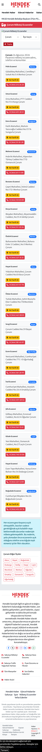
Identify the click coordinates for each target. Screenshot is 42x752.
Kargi (26, 565)
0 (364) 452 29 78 (16, 509)
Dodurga (8, 565)
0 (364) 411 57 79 (16, 285)
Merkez (19, 570)
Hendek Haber (8, 12)
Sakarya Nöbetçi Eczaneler (10, 656)
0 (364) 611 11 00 (16, 173)
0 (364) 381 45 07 (16, 342)
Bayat (14, 560)
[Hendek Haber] (21, 4)
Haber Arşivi (9, 680)
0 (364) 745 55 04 (16, 454)
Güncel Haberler (25, 12)
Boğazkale (25, 560)
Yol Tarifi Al (14, 80)
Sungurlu (30, 574)
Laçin (34, 565)
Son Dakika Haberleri (28, 672)
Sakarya (8, 694)
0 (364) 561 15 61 (16, 427)
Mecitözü (8, 570)
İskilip (17, 565)
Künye (4, 735)
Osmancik (19, 574)
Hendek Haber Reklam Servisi (13, 732)
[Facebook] (8, 648)
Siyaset (21, 728)
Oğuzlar (28, 570)
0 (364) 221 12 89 (16, 482)
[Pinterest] (17, 648)
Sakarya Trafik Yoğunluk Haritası (9, 664)
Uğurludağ (9, 579)
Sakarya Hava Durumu (29, 656)
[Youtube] (29, 648)
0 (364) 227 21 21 (16, 257)
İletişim (14, 735)
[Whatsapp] (34, 648)
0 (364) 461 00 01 (16, 315)
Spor (16, 694)
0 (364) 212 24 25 (16, 85)
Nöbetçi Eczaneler (27, 694)
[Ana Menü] (3, 4)
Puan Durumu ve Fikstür (30, 664)
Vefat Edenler (21, 697)
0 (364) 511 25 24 (16, 227)
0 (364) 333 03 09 (16, 200)
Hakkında (16, 730)
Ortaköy (8, 574)
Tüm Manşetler (10, 671)
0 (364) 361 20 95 (16, 373)
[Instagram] (21, 648)
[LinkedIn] (25, 648)
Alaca (7, 560)
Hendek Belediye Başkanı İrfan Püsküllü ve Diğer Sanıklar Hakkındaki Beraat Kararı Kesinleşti (21, 19)
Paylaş (9, 44)
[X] (13, 648)
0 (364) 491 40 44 (16, 400)
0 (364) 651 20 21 (16, 112)
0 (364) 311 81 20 (16, 142)
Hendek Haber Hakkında (25, 747)
